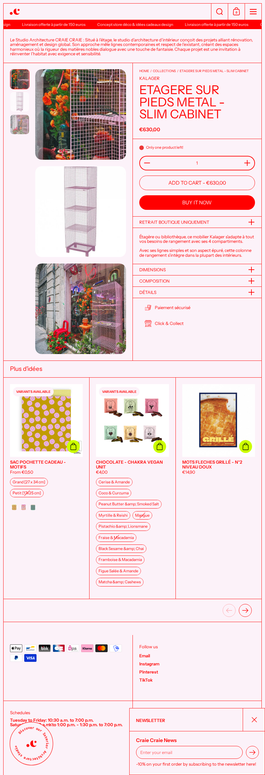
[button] (219, 12)
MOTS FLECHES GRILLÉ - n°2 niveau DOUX (218, 488)
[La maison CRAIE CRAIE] (107, 12)
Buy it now (197, 202)
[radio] (29, 482)
